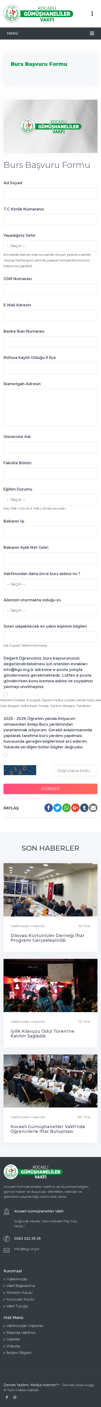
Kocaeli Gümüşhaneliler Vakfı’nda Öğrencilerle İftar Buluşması (48, 1129)
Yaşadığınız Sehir (20, 235)
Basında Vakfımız (20, 1332)
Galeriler (13, 1339)
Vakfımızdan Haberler (28, 926)
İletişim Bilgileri (18, 1352)
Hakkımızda (16, 1279)
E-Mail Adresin (17, 305)
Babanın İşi (14, 521)
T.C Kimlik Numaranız (24, 209)
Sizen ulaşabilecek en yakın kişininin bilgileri (45, 626)
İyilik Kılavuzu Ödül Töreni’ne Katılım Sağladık (42, 1034)
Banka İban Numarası (24, 331)
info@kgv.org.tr (26, 1249)
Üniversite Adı (17, 436)
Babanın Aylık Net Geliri (26, 547)
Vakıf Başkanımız (20, 1285)
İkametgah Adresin (22, 384)
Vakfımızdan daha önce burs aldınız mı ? (42, 574)
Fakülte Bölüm (17, 463)
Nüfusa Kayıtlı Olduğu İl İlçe (30, 357)
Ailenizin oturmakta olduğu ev (32, 600)
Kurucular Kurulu (20, 1299)
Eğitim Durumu (18, 489)
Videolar (13, 1346)
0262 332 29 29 (27, 1238)
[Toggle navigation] (92, 14)
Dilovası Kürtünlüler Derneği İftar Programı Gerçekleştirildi (48, 938)
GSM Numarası (18, 279)
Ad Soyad (13, 183)
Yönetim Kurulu (19, 1292)
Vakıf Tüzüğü (17, 1306)
